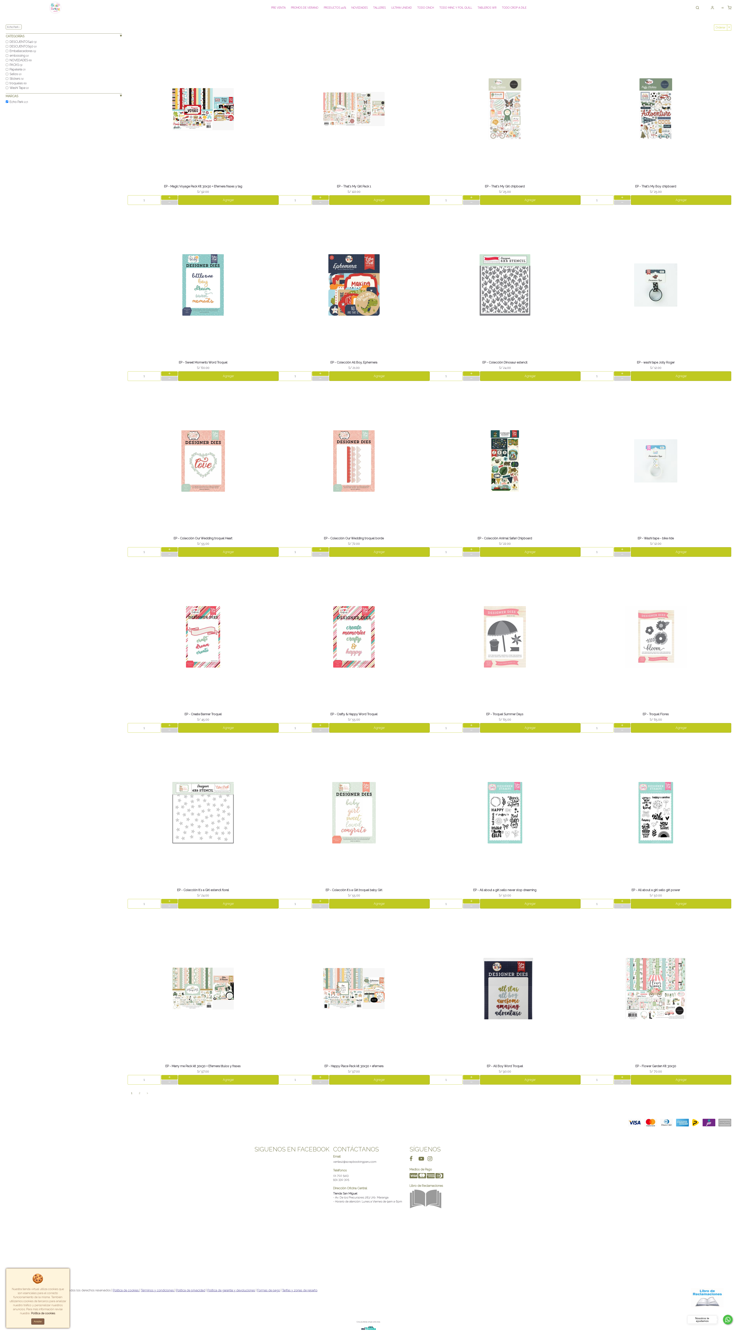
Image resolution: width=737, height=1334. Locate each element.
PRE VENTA (278, 7)
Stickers (16, 78)
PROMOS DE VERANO (304, 7)
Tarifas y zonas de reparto (299, 1290)
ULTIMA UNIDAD (401, 7)
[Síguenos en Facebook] (411, 1158)
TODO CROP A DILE (514, 7)
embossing (19, 55)
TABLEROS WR (487, 7)
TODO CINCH (425, 7)
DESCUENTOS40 (23, 42)
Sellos (15, 74)
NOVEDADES (359, 7)
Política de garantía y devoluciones (231, 1290)
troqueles (18, 83)
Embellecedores (23, 51)
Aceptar (38, 1321)
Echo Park (19, 102)
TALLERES (379, 7)
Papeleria (17, 69)
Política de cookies (126, 1290)
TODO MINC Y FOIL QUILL (455, 7)
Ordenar (720, 27)
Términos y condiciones (158, 1290)
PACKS (16, 65)
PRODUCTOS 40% (335, 7)
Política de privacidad (190, 1290)
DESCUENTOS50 (23, 46)
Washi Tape (19, 88)
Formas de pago (268, 1290)
